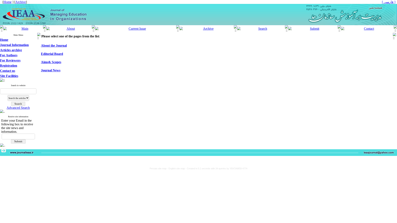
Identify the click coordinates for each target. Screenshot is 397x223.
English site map (177, 168)
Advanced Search (18, 107)
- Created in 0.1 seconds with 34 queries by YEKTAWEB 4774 (216, 168)
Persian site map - (159, 168)
